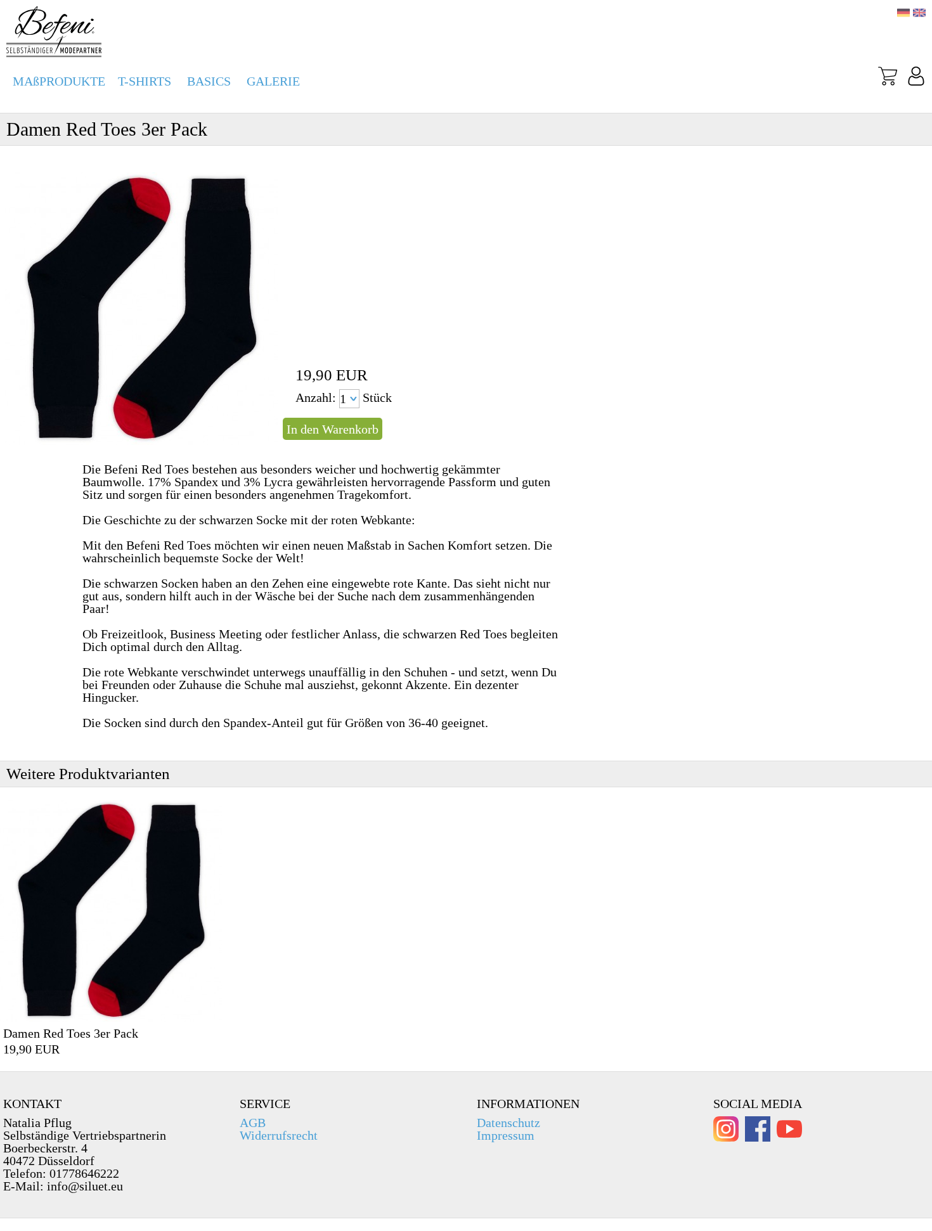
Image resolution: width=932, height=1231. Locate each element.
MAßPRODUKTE (59, 81)
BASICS (209, 81)
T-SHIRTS (144, 81)
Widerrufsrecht (279, 1135)
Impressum (505, 1135)
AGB (253, 1123)
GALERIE (273, 81)
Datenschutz (508, 1123)
